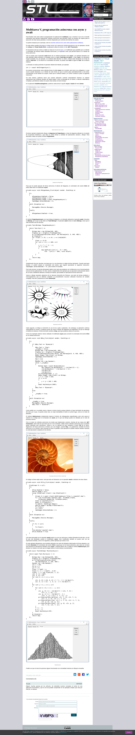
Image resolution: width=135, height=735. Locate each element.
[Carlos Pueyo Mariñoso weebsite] (103, 193)
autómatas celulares (106, 78)
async (62, 50)
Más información (63, 732)
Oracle (108, 73)
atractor (108, 76)
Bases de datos (98, 118)
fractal (95, 71)
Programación (98, 130)
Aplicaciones (98, 153)
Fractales (97, 113)
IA (103, 76)
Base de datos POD (99, 122)
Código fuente (98, 149)
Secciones (97, 9)
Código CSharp (99, 152)
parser (109, 79)
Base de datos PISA (100, 103)
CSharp (97, 59)
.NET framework (99, 62)
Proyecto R (96, 86)
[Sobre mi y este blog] (88, 16)
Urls (106, 7)
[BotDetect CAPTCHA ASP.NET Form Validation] (47, 715)
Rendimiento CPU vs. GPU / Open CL (103, 32)
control (95, 91)
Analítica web (98, 99)
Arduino (95, 81)
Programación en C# (99, 132)
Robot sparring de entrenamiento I (102, 40)
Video (96, 160)
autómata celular (97, 79)
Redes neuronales (99, 114)
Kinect (106, 84)
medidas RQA (103, 88)
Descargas (100, 71)
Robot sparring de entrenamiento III (102, 35)
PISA (101, 73)
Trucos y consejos (99, 121)
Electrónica (97, 165)
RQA (100, 86)
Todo (106, 11)
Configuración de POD (100, 124)
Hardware (97, 158)
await (66, 51)
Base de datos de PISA (100, 125)
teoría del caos (103, 68)
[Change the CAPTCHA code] (57, 715)
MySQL (104, 73)
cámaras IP (107, 89)
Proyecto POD (98, 147)
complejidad (106, 63)
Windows (108, 69)
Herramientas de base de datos (102, 155)
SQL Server (97, 64)
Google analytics (99, 101)
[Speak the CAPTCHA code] (57, 716)
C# (102, 59)
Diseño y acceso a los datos (101, 119)
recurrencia (96, 88)
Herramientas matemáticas (101, 156)
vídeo (106, 79)
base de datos (104, 64)
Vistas (96, 7)
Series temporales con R (101, 106)
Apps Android (98, 172)
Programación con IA (100, 170)
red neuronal (102, 83)
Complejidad (98, 108)
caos (104, 69)
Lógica (97, 134)
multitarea (108, 88)
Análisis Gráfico (99, 112)
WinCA (103, 79)
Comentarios (108, 9)
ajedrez (99, 81)
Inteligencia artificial (100, 169)
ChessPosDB (105, 81)
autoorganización (98, 78)
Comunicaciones (99, 140)
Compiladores (98, 138)
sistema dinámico (98, 76)
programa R (101, 74)
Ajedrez (96, 127)
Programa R (97, 102)
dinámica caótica (98, 69)
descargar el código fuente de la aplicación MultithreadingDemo (57, 45)
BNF (104, 89)
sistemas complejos (99, 66)
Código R (97, 150)
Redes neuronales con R (101, 105)
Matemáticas (98, 136)
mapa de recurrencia (106, 86)
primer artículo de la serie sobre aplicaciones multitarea (67, 42)
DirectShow (98, 161)
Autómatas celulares (100, 116)
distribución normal (98, 89)
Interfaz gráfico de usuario (101, 137)
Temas (96, 11)
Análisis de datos (99, 98)
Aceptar (128, 732)
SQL (105, 76)
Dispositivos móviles (100, 141)
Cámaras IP (98, 162)
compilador (101, 84)
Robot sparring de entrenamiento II (102, 37)
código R (96, 74)
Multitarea (97, 142)
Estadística (107, 74)
